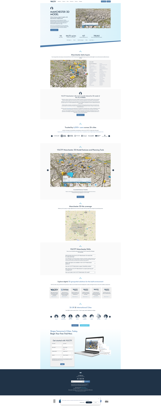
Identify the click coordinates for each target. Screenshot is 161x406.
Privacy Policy (84, 400)
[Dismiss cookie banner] (98, 398)
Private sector (86, 389)
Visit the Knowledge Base (84, 388)
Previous (52, 136)
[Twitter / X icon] (80, 379)
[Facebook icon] (83, 379)
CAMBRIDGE (84, 319)
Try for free (103, 1)
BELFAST (56, 319)
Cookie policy (75, 389)
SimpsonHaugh (69, 108)
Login (108, 1)
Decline (96, 402)
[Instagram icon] (82, 379)
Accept (89, 402)
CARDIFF (91, 319)
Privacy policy (70, 389)
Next (109, 136)
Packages (80, 1)
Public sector (91, 389)
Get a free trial (53, 29)
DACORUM (98, 319)
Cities (67, 1)
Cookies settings (82, 402)
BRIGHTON (70, 319)
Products (63, 1)
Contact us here (83, 387)
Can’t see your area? (84, 325)
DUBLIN (106, 319)
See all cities (75, 325)
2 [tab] (80, 139)
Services (76, 1)
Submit (62, 364)
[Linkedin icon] (77, 379)
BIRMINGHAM (63, 319)
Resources (71, 1)
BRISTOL (77, 319)
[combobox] (68, 353)
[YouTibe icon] (79, 379)
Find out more (80, 196)
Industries (59, 1)
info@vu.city (81, 375)
